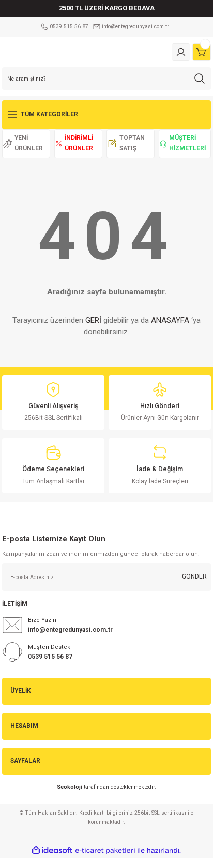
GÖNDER (194, 576)
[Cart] (201, 52)
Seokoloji (69, 787)
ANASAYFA (170, 320)
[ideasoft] (52, 850)
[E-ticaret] (105, 850)
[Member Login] (181, 52)
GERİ (93, 320)
